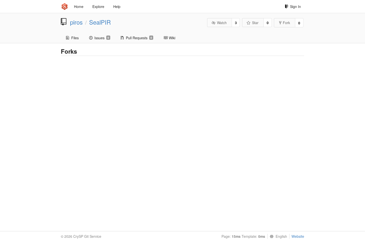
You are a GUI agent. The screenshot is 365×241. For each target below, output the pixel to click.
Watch (222, 22)
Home (78, 6)
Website (298, 236)
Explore (98, 6)
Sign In (295, 6)
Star (255, 22)
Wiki (172, 37)
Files (75, 37)
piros (76, 22)
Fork (286, 22)
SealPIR (100, 22)
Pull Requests (139, 37)
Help (116, 6)
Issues (101, 37)
